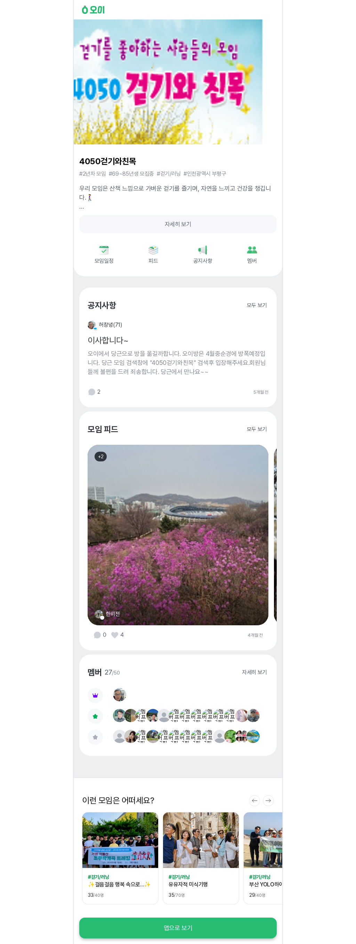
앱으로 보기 (178, 928)
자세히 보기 (178, 224)
